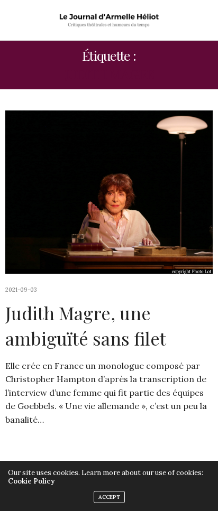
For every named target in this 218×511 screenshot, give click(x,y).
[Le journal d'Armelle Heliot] (109, 20)
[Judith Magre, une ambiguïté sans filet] (109, 192)
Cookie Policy (31, 481)
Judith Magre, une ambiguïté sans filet (85, 325)
